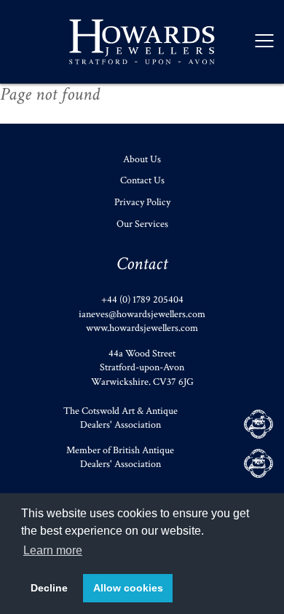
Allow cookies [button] (128, 588)
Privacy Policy (142, 202)
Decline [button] (49, 588)
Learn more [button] (52, 550)
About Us (142, 159)
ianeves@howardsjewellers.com (142, 314)
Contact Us (142, 180)
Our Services (142, 224)
